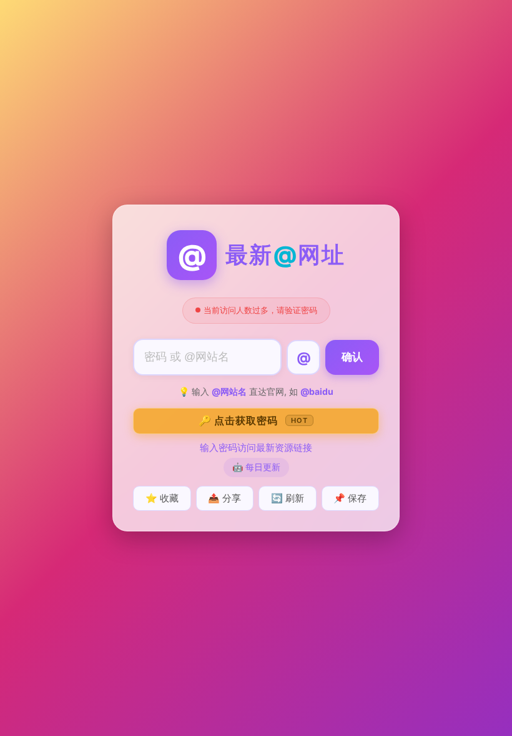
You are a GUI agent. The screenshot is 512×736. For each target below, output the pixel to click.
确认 (352, 357)
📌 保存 (350, 498)
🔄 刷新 (287, 498)
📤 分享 (224, 498)
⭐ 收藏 (162, 498)
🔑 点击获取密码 (253, 420)
